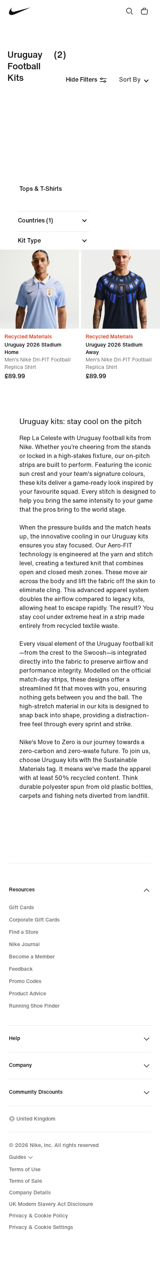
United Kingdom (35, 1119)
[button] (53, 221)
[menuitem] (22, 1157)
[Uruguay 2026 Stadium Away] (120, 289)
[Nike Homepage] (20, 11)
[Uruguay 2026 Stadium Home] (39, 289)
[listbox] (134, 79)
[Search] (129, 11)
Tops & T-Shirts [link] (40, 189)
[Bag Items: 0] (144, 11)
